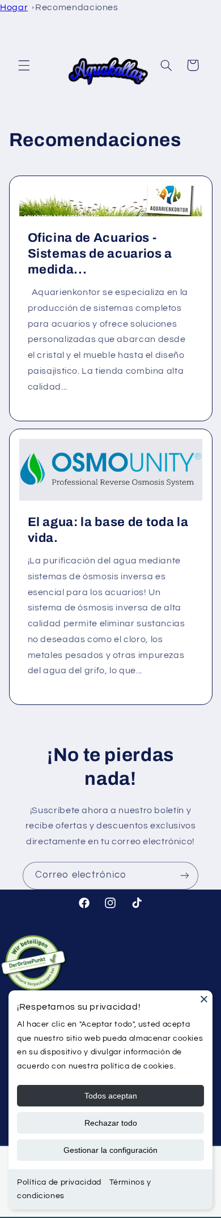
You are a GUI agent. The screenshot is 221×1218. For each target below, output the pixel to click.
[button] (24, 65)
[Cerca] (204, 998)
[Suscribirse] (185, 876)
